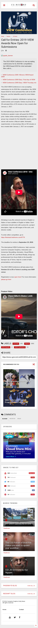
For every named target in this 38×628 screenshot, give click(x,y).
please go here (6, 279)
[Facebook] (19, 617)
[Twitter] (15, 617)
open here (17, 277)
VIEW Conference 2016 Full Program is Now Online (15, 401)
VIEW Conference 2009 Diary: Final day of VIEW (19, 79)
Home (2, 36)
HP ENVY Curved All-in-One (18, 523)
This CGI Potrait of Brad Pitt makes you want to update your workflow (18, 545)
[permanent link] (6, 51)
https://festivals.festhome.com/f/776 (13, 237)
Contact (21, 609)
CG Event (15, 36)
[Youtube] (10, 617)
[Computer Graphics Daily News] (18, 5)
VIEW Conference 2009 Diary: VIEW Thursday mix (19, 82)
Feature (8, 36)
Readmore (7, 528)
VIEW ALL (30, 585)
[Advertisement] (18, 149)
